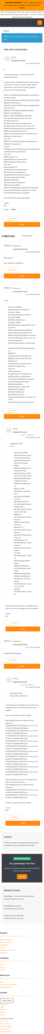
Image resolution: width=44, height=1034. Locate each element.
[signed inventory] (36, 236)
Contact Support (5, 987)
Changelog (3, 952)
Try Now (22, 877)
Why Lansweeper (6, 940)
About (2, 965)
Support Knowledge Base (8, 984)
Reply (22, 224)
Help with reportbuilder (15, 49)
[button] (6, 218)
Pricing (2, 947)
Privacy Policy (4, 1023)
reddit (2, 1014)
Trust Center (4, 1021)
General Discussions (11, 909)
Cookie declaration (6, 1026)
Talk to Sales (7, 1000)
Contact (2, 967)
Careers (2, 970)
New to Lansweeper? (22, 858)
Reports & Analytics (10, 899)
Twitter (2, 1007)
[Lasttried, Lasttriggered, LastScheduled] (40, 236)
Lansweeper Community (12, 22)
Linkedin (3, 1012)
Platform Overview (6, 942)
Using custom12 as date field (13, 915)
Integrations (4, 945)
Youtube (3, 1009)
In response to (26, 435)
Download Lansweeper (7, 950)
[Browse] (3, 22)
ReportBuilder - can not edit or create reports (19, 896)
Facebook (3, 1004)
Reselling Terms (5, 1031)
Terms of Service (5, 1029)
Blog (1, 982)
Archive (6, 31)
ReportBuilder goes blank (12, 906)
